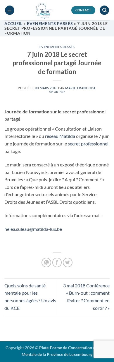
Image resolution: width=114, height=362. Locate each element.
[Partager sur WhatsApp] (46, 262)
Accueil (13, 23)
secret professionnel (88, 143)
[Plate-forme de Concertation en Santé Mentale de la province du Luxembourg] (43, 10)
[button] (9, 10)
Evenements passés (50, 23)
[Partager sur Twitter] (67, 262)
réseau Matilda (60, 136)
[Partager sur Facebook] (57, 262)
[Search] (104, 10)
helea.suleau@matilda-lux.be (33, 229)
